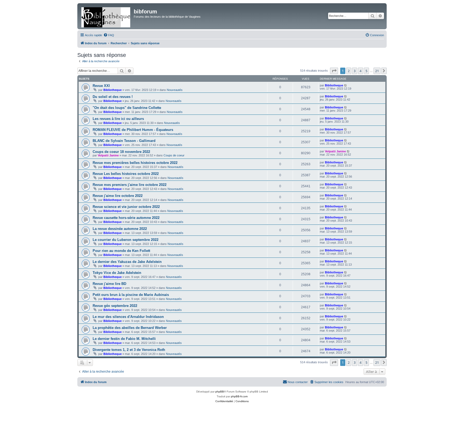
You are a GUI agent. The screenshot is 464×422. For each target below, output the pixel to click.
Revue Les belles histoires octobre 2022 (126, 174)
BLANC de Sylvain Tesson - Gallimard (124, 141)
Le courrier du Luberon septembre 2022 (125, 240)
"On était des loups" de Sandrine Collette (127, 108)
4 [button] (360, 70)
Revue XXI (101, 86)
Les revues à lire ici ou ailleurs (118, 119)
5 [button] (366, 70)
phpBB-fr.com (239, 396)
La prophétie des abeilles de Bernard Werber (130, 328)
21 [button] (377, 70)
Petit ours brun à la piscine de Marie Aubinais (131, 295)
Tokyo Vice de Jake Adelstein (117, 273)
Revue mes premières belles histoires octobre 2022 (135, 163)
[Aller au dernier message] (345, 85)
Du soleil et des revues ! (113, 97)
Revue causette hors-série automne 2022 (126, 218)
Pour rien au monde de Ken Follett (121, 251)
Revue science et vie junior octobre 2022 (126, 207)
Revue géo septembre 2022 (115, 306)
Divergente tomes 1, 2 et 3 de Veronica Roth (129, 350)
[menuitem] (108, 35)
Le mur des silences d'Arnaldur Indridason (128, 317)
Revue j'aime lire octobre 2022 (118, 196)
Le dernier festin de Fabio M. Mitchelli (124, 339)
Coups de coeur (174, 155)
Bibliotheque (112, 89)
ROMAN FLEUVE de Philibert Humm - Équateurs (133, 130)
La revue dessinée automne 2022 (120, 229)
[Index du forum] (106, 16)
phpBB (219, 391)
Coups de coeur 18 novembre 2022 (121, 152)
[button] (334, 71)
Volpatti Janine (108, 155)
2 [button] (349, 70)
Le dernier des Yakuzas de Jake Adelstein (127, 262)
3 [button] (355, 70)
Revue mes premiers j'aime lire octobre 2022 (129, 185)
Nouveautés (175, 89)
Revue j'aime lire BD (109, 284)
